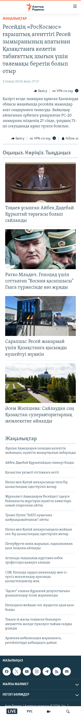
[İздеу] (68, 711)
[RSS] (56, 671)
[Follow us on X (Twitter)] (17, 671)
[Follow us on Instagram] (37, 671)
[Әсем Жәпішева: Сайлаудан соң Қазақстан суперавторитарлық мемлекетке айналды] (40, 383)
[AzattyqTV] (48, 711)
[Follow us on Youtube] (27, 671)
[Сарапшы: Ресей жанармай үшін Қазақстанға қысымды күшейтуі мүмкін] (40, 316)
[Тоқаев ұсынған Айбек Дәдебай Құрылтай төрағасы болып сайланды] (40, 182)
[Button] (40, 91)
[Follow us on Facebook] (7, 671)
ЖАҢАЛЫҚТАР (15, 19)
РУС (30, 711)
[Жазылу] (67, 671)
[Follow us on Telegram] (47, 671)
